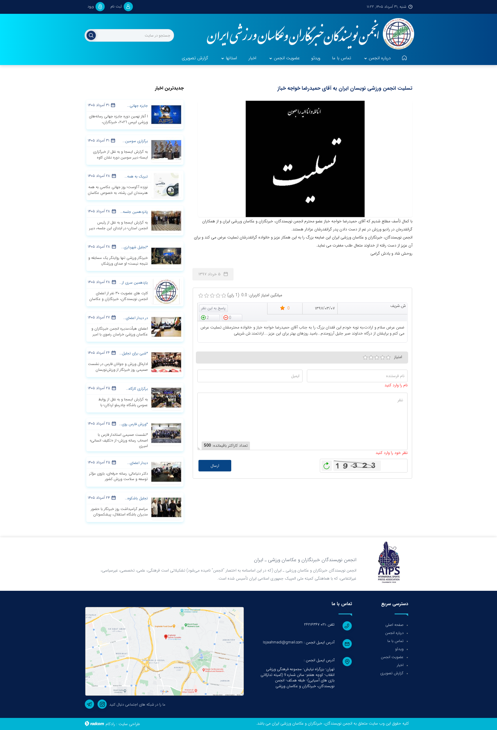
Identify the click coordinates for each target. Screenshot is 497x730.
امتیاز (398, 357)
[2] (371, 357)
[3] (376, 357)
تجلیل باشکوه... (136, 498)
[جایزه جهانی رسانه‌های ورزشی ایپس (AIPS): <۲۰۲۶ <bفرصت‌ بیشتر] (166, 114)
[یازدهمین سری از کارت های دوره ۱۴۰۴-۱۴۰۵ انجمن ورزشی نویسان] (166, 291)
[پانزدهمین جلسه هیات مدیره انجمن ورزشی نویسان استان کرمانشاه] (166, 220)
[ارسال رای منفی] (232, 317)
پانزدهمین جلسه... (134, 212)
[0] (200, 295)
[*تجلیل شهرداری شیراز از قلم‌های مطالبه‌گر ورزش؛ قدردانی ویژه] (166, 256)
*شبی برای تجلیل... (133, 353)
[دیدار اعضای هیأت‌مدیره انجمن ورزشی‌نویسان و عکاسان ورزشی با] (166, 471)
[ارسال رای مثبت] (209, 317)
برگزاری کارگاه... (137, 389)
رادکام (110, 724)
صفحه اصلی (394, 625)
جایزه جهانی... (137, 106)
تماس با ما (395, 641)
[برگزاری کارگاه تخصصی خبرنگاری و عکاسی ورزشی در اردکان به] (166, 397)
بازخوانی (327, 464)
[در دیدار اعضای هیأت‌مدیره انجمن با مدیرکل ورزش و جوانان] (166, 327)
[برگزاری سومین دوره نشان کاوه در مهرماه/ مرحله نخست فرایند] (166, 150)
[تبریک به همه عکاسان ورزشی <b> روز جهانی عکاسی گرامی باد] (166, 185)
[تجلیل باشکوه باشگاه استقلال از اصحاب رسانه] (166, 507)
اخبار (400, 665)
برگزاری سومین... (135, 141)
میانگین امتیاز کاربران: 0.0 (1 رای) (254, 295)
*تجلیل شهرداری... (134, 247)
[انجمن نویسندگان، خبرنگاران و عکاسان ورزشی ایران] (307, 34)
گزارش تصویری (392, 673)
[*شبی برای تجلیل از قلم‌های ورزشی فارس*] (166, 362)
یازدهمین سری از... (133, 283)
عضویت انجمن (392, 657)
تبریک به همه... (136, 176)
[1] (365, 357)
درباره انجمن (394, 633)
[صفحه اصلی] (404, 58)
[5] (388, 357)
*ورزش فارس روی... (133, 424)
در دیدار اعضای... (135, 318)
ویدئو (399, 649)
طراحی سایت (129, 724)
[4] (382, 357)
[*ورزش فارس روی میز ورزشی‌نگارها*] (166, 433)
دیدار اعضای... (137, 463)
